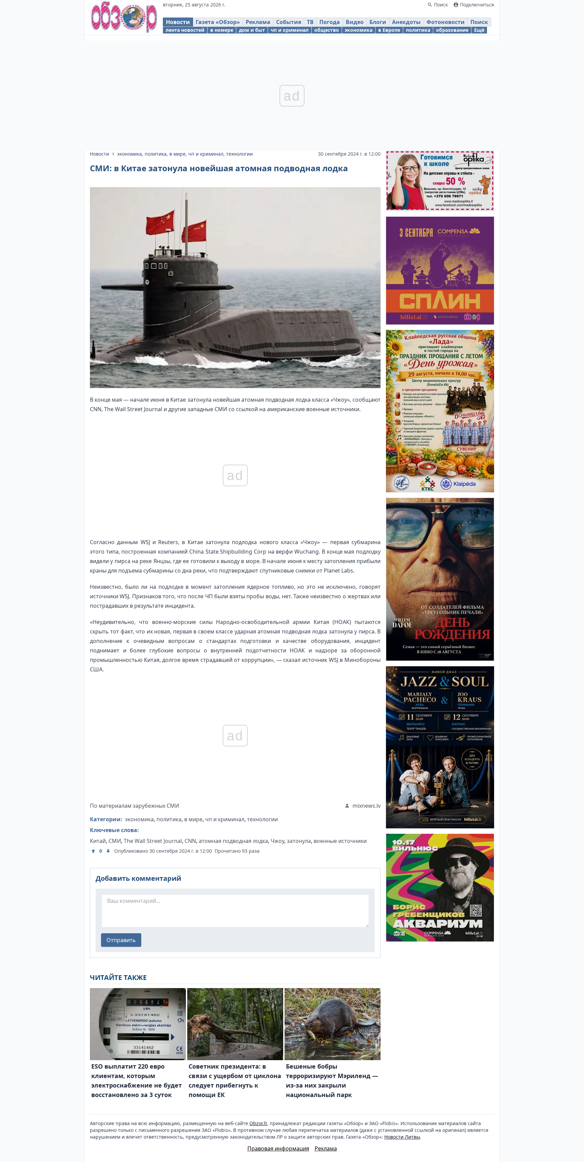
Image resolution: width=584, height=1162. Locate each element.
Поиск (479, 22)
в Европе (389, 30)
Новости (178, 22)
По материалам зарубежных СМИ (134, 805)
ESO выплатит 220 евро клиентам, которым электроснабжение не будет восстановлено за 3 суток (136, 1080)
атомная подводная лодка (233, 841)
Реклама (258, 22)
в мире (177, 154)
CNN (190, 841)
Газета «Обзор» (218, 22)
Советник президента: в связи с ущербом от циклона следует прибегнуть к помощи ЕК (235, 1080)
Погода (329, 22)
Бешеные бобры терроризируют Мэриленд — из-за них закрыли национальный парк (332, 1080)
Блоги (377, 22)
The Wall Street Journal (153, 841)
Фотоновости (446, 22)
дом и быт (252, 30)
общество (326, 30)
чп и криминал (290, 30)
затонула (299, 841)
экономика (358, 30)
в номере (221, 30)
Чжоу (277, 841)
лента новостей (185, 30)
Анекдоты (406, 22)
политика (418, 30)
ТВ (310, 22)
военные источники (340, 841)
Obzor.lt (258, 1123)
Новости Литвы (402, 1137)
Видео (355, 22)
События (288, 22)
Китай (98, 841)
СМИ (114, 841)
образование (452, 30)
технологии (239, 154)
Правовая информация (278, 1148)
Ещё (479, 30)
